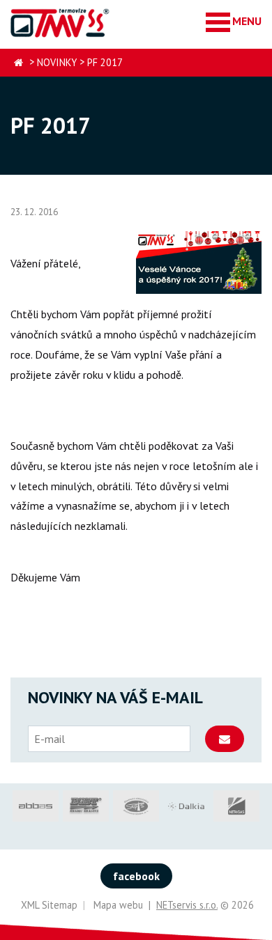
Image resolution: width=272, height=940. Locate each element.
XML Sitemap (49, 904)
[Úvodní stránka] (60, 22)
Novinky (57, 62)
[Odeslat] (224, 739)
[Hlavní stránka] (18, 63)
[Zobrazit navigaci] (234, 21)
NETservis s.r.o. (187, 904)
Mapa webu (118, 904)
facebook (136, 876)
